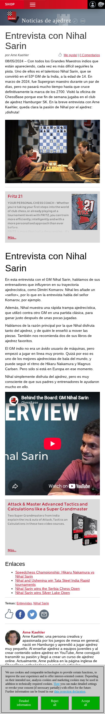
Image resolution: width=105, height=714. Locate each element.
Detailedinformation (24, 703)
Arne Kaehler (33, 632)
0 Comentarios (90, 55)
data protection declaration (69, 691)
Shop (10, 4)
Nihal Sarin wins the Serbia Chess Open (47, 589)
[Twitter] (32, 614)
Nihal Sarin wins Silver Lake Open (42, 593)
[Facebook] (20, 614)
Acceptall (85, 703)
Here (57, 684)
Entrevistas (24, 603)
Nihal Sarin (41, 603)
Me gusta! (70, 55)
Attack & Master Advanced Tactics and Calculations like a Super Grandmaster (48, 506)
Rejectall (54, 703)
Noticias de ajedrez (46, 20)
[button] (33, 4)
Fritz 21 (15, 196)
